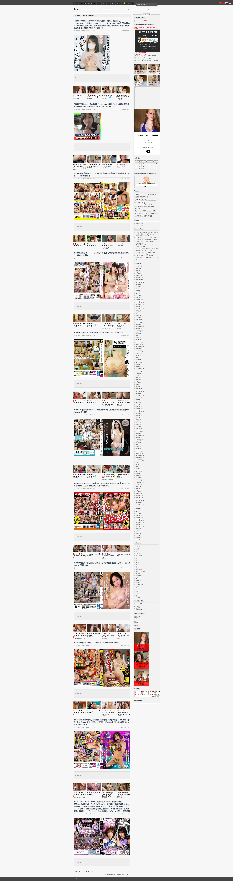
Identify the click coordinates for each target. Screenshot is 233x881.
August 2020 (139, 397)
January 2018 (139, 453)
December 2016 (140, 477)
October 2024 (139, 306)
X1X (135, 216)
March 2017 (139, 471)
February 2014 (139, 537)
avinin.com (137, 621)
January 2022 (139, 366)
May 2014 (138, 533)
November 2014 (140, 522)
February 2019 (139, 430)
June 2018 (138, 444)
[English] (227, 2)
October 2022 (139, 350)
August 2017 (139, 462)
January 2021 (139, 388)
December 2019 (140, 412)
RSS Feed (147, 14)
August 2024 (139, 310)
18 (146, 165)
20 (153, 165)
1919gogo (150, 194)
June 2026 (138, 270)
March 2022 (139, 362)
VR (109, 3)
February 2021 (139, 386)
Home (75, 3)
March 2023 (139, 341)
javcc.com (94, 878)
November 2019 (140, 413)
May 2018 (138, 446)
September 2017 (140, 461)
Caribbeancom (141, 197)
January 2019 (139, 432)
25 (146, 166)
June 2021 (138, 379)
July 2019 (138, 421)
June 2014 (138, 531)
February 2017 (139, 473)
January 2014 (139, 539)
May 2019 (138, 424)
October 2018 (139, 437)
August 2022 (139, 353)
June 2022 (138, 357)
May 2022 (138, 359)
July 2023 (138, 333)
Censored (83, 3)
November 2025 (140, 283)
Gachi (155, 200)
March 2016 (139, 493)
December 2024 (140, 303)
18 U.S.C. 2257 (139, 223)
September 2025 (140, 286)
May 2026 (138, 272)
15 (136, 165)
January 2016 (139, 497)
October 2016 (139, 481)
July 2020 (138, 399)
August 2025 (139, 288)
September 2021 (140, 373)
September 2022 (140, 352)
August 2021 (139, 375)
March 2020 (139, 406)
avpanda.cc (137, 624)
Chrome (148, 200)
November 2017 (140, 457)
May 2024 (138, 315)
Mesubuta (150, 207)
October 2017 (139, 459)
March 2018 (139, 450)
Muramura (138, 209)
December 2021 (140, 368)
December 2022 (140, 346)
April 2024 (138, 317)
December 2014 (140, 521)
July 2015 (138, 508)
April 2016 (138, 491)
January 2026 (139, 279)
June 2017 (138, 466)
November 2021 (140, 370)
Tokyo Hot (138, 586)
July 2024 (138, 312)
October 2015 (139, 502)
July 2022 (138, 355)
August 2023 (139, 332)
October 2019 (139, 415)
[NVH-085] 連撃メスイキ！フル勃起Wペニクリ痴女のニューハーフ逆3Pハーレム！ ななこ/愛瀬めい (147, 257)
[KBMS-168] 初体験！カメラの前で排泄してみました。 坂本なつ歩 (98, 332)
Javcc (77, 9)
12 (150, 163)
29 (136, 168)
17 (143, 165)
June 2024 (138, 313)
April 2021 (138, 382)
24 (143, 166)
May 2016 (138, 490)
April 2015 (138, 513)
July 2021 (138, 377)
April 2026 (138, 273)
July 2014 (138, 530)
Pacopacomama (141, 211)
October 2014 (139, 524)
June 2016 (138, 488)
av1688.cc (137, 618)
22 (136, 166)
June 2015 (138, 510)
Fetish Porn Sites (138, 603)
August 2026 (139, 266)
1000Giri (144, 194)
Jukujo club (143, 205)
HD (104, 3)
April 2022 (138, 361)
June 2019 (138, 422)
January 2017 (139, 475)
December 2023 (140, 324)
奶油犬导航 (137, 608)
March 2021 (139, 384)
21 (156, 165)
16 (139, 165)
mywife (144, 208)
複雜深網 (136, 606)
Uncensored (91, 3)
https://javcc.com (139, 21)
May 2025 (138, 293)
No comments (125, 30)
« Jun (135, 170)
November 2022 (140, 348)
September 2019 (140, 417)
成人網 (118, 3)
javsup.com (137, 617)
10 (143, 163)
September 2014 (140, 526)
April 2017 (138, 470)
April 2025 (138, 295)
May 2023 (138, 337)
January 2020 (139, 410)
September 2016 (140, 482)
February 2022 (139, 364)
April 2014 (138, 535)
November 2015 (140, 501)
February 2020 (139, 408)
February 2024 (139, 321)
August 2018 (139, 441)
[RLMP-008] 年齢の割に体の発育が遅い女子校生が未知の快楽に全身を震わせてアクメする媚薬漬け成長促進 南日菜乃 (147, 234)
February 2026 (139, 277)
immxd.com (137, 625)
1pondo (137, 194)
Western (153, 213)
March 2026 (139, 275)
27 (153, 166)
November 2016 (140, 479)
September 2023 (140, 330)
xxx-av (139, 216)
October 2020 (139, 393)
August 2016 (139, 484)
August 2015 (139, 506)
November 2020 (140, 392)
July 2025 (138, 290)
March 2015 (139, 515)
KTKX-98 (144, 207)
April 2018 (138, 448)
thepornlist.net (137, 605)
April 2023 (138, 339)
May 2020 (138, 402)
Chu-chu (152, 200)
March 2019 (139, 428)
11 (146, 163)
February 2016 (139, 495)
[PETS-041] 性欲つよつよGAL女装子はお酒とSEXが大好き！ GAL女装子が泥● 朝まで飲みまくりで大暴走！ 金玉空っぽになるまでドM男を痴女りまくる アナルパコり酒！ (102, 722)
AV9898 (154, 194)
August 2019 (139, 419)
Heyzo (144, 202)
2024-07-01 (92, 30)
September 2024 (140, 308)
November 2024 (140, 304)
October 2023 (139, 328)
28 (156, 166)
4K (113, 3)
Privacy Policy (139, 225)
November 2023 (140, 326)
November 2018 (140, 435)
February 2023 (139, 342)
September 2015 (140, 504)
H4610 (136, 202)
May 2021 (138, 381)
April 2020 (138, 404)
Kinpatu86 (137, 207)
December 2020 (140, 390)
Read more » (80, 77)
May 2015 (138, 511)
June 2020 (138, 401)
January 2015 (139, 519)
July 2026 (138, 268)
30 (139, 168)
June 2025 (138, 292)
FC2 (99, 3)
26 (150, 166)
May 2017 (138, 468)
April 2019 (138, 426)
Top (146, 878)
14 (156, 163)
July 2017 (138, 464)
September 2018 (140, 439)
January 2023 (139, 344)
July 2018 (138, 442)
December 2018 (140, 433)
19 (150, 165)
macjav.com (137, 616)
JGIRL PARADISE (140, 571)
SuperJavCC (84, 30)
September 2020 (140, 395)
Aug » (139, 170)
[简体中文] (220, 2)
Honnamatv (150, 202)
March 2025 (139, 297)
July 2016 (138, 486)
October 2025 (139, 284)
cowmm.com (137, 620)
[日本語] (230, 2)
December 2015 (140, 499)
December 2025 (140, 281)
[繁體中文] (223, 2)
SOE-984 (150, 211)
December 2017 (140, 455)
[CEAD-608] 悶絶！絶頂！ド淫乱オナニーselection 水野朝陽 (96, 642)
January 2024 (139, 322)
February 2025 (139, 299)
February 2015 (139, 517)
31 (143, 168)
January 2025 (139, 301)
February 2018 (139, 451)
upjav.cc (136, 622)
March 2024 (139, 319)
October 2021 (139, 372)
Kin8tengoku (152, 205)
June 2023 (138, 335)
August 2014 (139, 528)
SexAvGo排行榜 (138, 609)
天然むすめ (147, 216)
